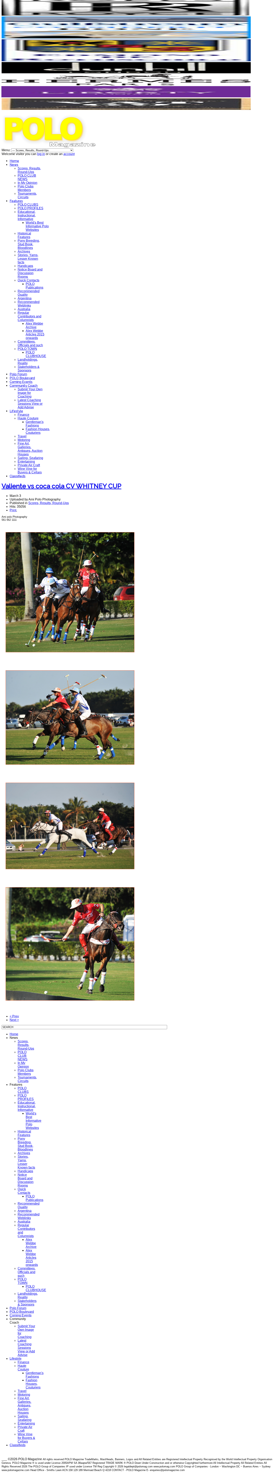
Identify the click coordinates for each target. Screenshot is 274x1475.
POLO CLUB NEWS (27, 177)
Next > (14, 1020)
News (14, 165)
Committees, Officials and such (30, 343)
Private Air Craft (29, 465)
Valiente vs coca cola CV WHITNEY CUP (61, 486)
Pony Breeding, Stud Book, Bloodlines (29, 244)
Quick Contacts (28, 280)
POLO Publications (34, 285)
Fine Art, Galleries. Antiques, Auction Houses (30, 449)
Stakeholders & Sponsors (29, 368)
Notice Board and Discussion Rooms (30, 273)
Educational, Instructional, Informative (27, 215)
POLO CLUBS (28, 204)
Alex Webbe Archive (34, 325)
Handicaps (25, 266)
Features (16, 201)
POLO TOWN (27, 348)
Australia (24, 309)
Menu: (6, 150)
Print (13, 510)
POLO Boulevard (22, 378)
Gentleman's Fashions (35, 423)
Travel (22, 436)
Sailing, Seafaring (30, 458)
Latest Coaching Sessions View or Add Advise (30, 403)
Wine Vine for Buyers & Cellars (30, 470)
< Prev (14, 1016)
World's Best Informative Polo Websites (37, 226)
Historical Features (24, 235)
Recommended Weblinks (29, 303)
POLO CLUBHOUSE (36, 354)
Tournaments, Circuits (27, 195)
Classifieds (17, 476)
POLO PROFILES (30, 208)
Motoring (24, 440)
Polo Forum (18, 374)
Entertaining (26, 461)
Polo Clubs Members (25, 188)
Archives (24, 251)
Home (14, 161)
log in (41, 154)
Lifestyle (16, 411)
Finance (23, 414)
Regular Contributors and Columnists (29, 316)
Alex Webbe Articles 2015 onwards (35, 334)
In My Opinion (27, 182)
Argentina (24, 298)
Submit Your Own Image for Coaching (30, 393)
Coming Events (21, 382)
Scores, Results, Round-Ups (29, 170)
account (69, 154)
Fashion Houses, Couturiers (38, 430)
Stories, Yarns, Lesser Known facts (28, 258)
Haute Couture (28, 418)
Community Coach (24, 386)
